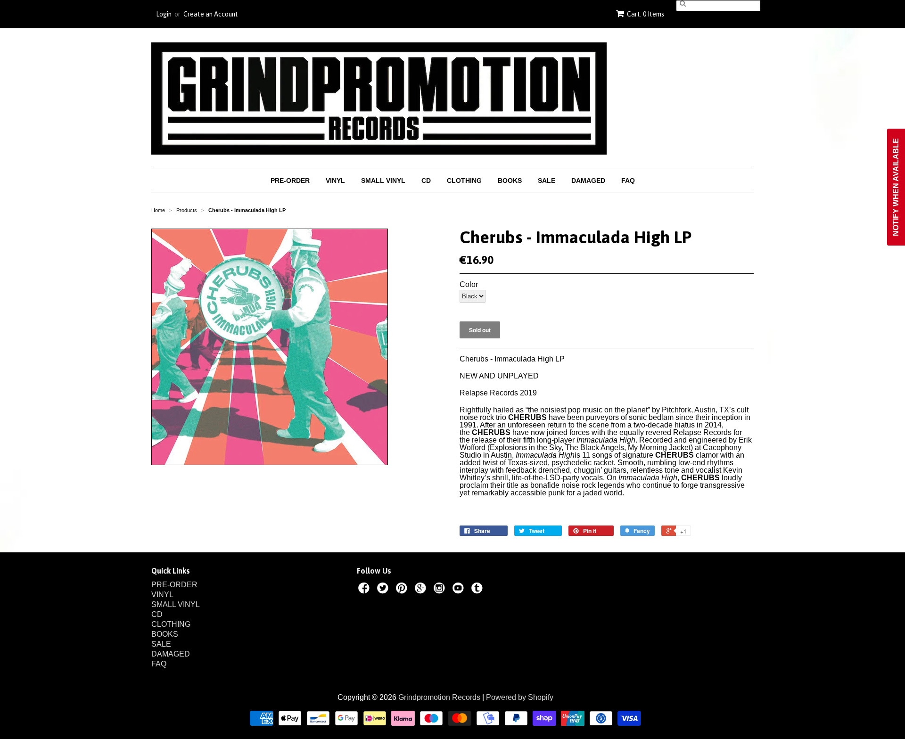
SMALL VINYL (383, 180)
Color (469, 284)
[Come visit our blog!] (478, 590)
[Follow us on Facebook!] (365, 590)
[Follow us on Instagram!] (441, 590)
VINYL (335, 180)
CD (426, 180)
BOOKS (510, 180)
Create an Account (210, 14)
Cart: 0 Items (645, 14)
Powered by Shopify (519, 697)
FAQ (628, 180)
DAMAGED (588, 180)
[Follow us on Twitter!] (384, 590)
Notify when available (896, 187)
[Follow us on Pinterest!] (403, 590)
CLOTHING (464, 180)
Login (164, 14)
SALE (546, 180)
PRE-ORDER (290, 180)
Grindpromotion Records (439, 697)
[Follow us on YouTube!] (459, 590)
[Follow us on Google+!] (422, 590)
